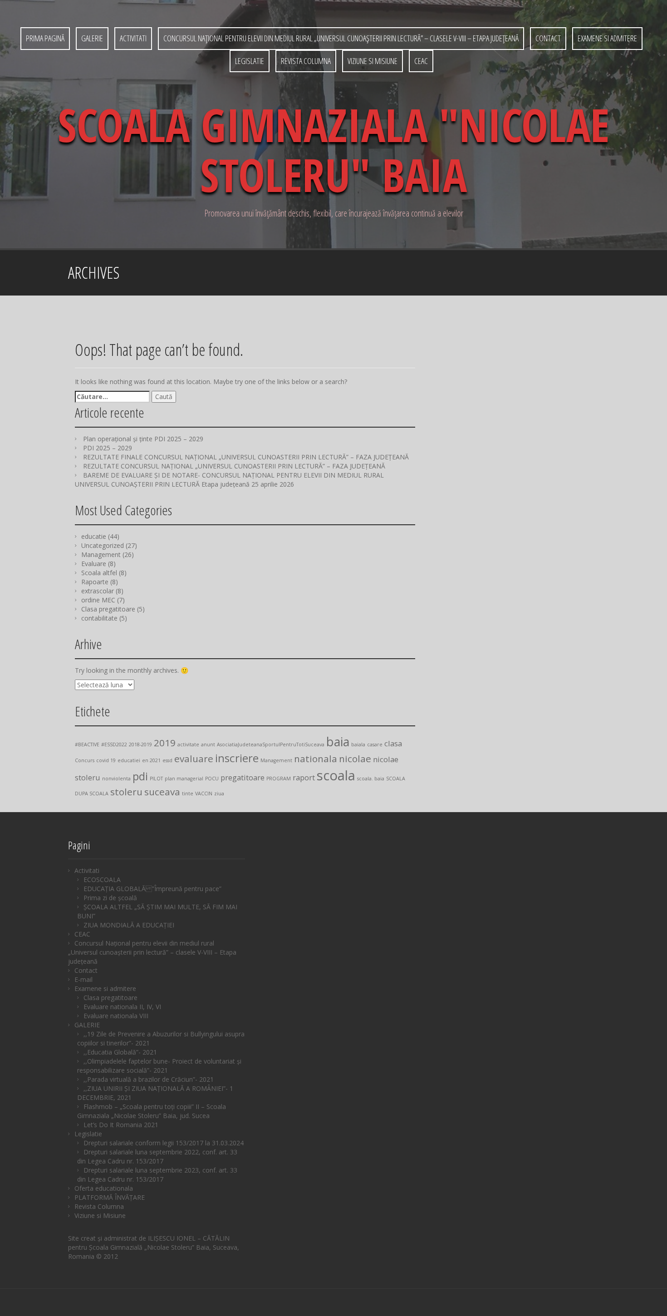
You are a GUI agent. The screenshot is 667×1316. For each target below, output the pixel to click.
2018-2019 (140, 744)
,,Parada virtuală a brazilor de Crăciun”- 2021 (148, 1079)
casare (375, 744)
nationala (315, 758)
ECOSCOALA (102, 879)
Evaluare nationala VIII (115, 1015)
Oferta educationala (103, 1188)
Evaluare (93, 563)
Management (101, 554)
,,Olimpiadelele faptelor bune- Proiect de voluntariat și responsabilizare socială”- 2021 (159, 1065)
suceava (162, 791)
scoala (336, 775)
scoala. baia (370, 778)
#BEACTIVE (87, 744)
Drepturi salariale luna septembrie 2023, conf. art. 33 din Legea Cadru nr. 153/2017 (157, 1174)
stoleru (126, 791)
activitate (188, 744)
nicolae (355, 758)
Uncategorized (102, 545)
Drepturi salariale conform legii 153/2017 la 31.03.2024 (163, 1143)
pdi (140, 776)
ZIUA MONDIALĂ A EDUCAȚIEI (128, 925)
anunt (208, 744)
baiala (358, 744)
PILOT (156, 778)
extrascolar (97, 591)
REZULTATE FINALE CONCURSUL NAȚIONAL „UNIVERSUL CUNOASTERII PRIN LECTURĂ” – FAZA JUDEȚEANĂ (246, 457)
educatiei (129, 760)
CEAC (421, 60)
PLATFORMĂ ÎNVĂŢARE (109, 1197)
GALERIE (92, 38)
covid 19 (106, 760)
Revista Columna (306, 60)
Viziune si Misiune (372, 60)
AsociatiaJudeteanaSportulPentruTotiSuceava (270, 744)
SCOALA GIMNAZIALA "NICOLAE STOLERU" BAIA (333, 149)
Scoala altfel (99, 572)
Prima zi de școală (110, 897)
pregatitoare (243, 777)
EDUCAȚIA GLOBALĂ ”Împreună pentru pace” (152, 888)
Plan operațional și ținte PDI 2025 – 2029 (143, 438)
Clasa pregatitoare (108, 609)
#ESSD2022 (114, 744)
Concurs (84, 760)
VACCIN (203, 793)
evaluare (193, 758)
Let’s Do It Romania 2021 (120, 1124)
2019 (165, 742)
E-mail (83, 979)
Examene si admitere (607, 38)
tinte (187, 793)
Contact (548, 38)
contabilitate (99, 618)
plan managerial (184, 778)
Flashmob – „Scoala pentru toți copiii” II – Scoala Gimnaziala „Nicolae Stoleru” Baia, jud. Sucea (151, 1111)
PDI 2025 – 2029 (107, 448)
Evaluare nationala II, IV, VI (122, 1006)
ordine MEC (98, 600)
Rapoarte (94, 581)
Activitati (133, 38)
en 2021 (151, 760)
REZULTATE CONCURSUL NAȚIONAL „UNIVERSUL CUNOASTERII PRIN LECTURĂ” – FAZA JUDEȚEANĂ (234, 466)
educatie (93, 536)
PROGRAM (278, 778)
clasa (393, 743)
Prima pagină (45, 38)
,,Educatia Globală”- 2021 (120, 1052)
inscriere (237, 757)
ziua (219, 793)
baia (337, 741)
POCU (212, 778)
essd (167, 760)
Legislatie (249, 60)
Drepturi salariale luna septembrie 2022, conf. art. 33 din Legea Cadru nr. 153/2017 (157, 1156)
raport (304, 777)
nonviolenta (116, 778)
